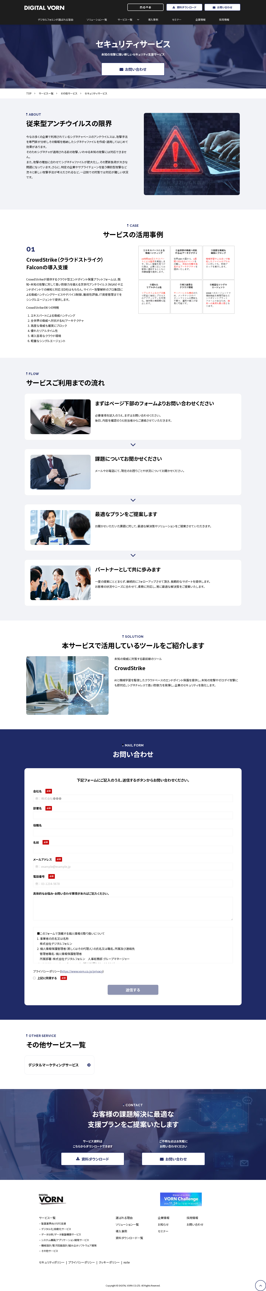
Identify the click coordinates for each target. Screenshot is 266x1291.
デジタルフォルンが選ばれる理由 (55, 19)
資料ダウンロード (186, 7)
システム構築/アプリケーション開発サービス (65, 1240)
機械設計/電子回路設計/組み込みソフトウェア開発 (69, 1245)
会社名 (37, 791)
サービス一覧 (125, 19)
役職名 (37, 825)
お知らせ (163, 1224)
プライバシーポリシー (81, 1262)
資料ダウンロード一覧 (129, 1238)
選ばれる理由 (124, 1218)
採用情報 (224, 19)
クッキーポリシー (109, 1262)
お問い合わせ (224, 7)
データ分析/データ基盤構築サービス (61, 1234)
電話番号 (39, 876)
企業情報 (200, 19)
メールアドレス (42, 859)
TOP (28, 93)
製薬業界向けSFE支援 (53, 1223)
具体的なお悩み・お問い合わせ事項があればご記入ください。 (71, 893)
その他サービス (69, 93)
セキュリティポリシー (52, 1262)
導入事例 (153, 19)
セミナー (176, 19)
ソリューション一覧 (97, 19)
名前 (36, 842)
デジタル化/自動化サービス (56, 1229)
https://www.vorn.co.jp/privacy (82, 971)
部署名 (37, 808)
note (126, 1262)
